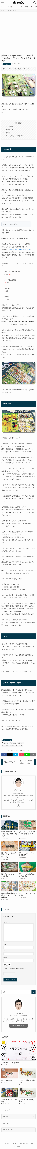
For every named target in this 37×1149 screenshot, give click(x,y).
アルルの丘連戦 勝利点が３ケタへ (18, 249)
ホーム (4, 1143)
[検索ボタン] (34, 2)
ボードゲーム (7, 64)
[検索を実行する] (33, 992)
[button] (4, 754)
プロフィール (10, 1143)
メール (5, 951)
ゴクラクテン (18, 790)
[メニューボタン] (2, 2)
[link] (18, 805)
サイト (5, 957)
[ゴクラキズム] (18, 2)
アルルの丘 (9, 126)
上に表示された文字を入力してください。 (15, 968)
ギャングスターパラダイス (14, 136)
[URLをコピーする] (33, 754)
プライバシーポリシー (28, 1143)
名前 (4, 944)
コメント (6, 922)
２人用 (21, 745)
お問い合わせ (18, 1143)
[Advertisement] (18, 31)
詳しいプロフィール (19, 1026)
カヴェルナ (9, 129)
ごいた (8, 133)
